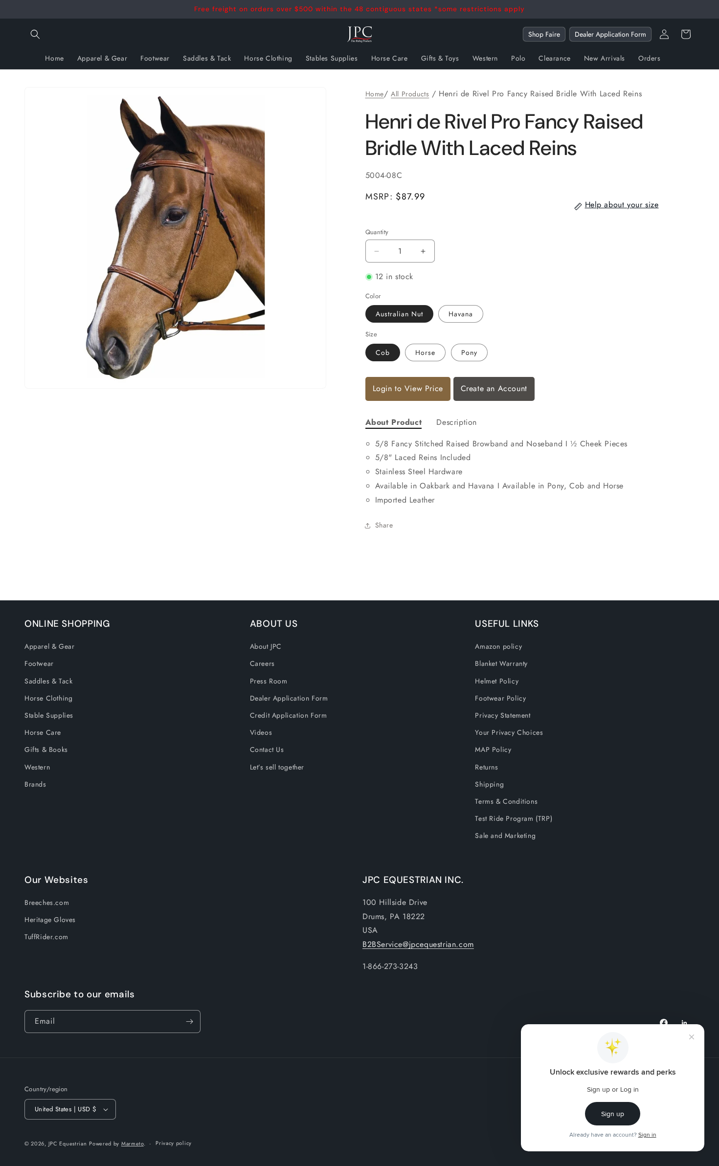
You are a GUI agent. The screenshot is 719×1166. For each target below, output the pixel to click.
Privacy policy (174, 1143)
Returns (486, 767)
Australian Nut (399, 314)
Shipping (489, 784)
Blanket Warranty (501, 663)
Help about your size (622, 204)
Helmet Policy (496, 681)
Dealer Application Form (610, 34)
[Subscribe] (189, 1021)
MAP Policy (493, 749)
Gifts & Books (46, 749)
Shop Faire (544, 34)
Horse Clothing (48, 698)
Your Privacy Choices (509, 732)
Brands (35, 784)
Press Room (269, 681)
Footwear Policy (500, 698)
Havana (461, 314)
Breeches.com (46, 902)
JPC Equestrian (67, 1143)
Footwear (39, 663)
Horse (425, 352)
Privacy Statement (502, 715)
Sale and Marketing (505, 835)
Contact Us (267, 749)
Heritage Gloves (50, 919)
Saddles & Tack (48, 681)
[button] (35, 34)
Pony (469, 352)
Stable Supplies (48, 715)
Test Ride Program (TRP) (513, 818)
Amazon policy (498, 646)
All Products (410, 94)
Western (37, 767)
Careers (262, 663)
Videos (261, 732)
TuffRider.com (46, 937)
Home (374, 94)
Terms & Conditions (506, 801)
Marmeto (132, 1143)
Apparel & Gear (49, 646)
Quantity (377, 232)
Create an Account (494, 388)
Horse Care (42, 732)
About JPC (266, 646)
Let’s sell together (277, 767)
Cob (383, 352)
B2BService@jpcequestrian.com (418, 944)
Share (384, 525)
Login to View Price (408, 388)
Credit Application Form (288, 715)
